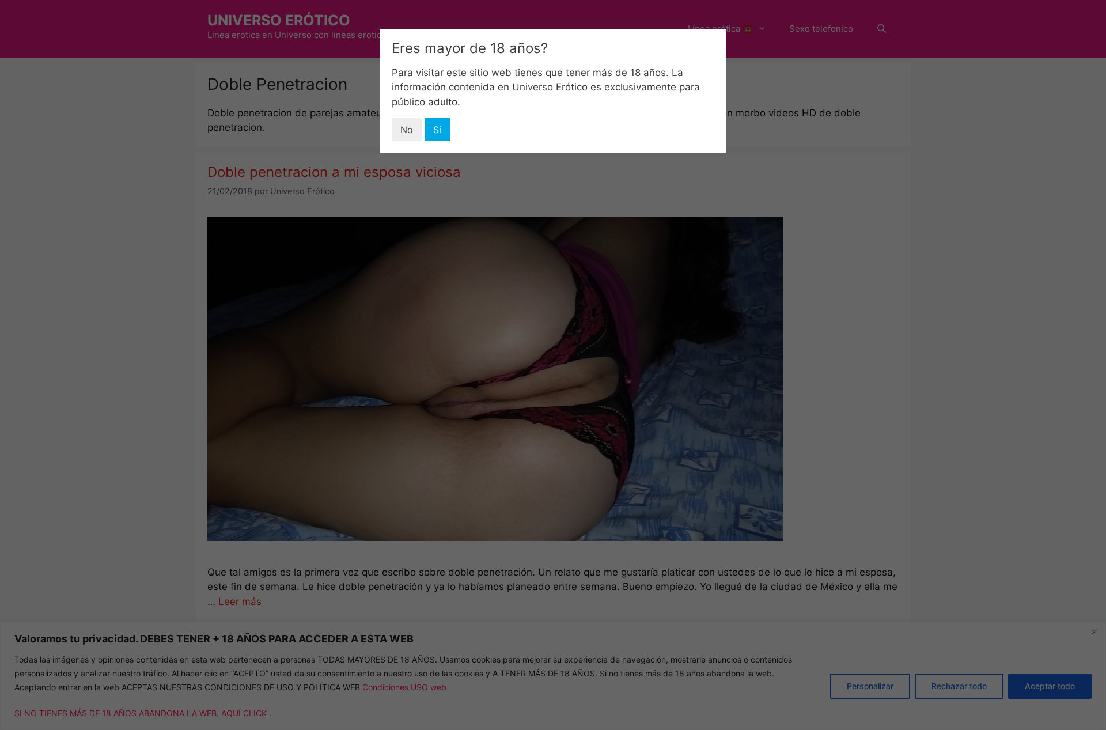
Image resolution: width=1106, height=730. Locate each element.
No (406, 129)
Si (437, 129)
